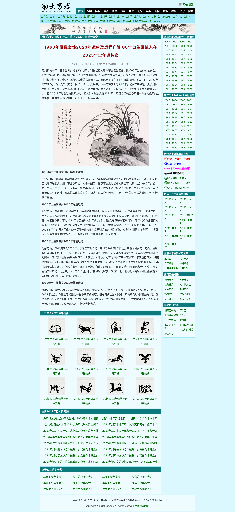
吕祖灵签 (184, 289)
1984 (174, 63)
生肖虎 (61, 16)
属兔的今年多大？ (142, 476)
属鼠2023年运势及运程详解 (56, 341)
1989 (167, 59)
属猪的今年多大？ (142, 489)
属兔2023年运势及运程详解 (145, 341)
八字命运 (184, 258)
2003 (182, 41)
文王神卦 (168, 298)
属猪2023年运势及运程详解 (145, 401)
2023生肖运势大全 (87, 36)
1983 (182, 63)
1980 (174, 67)
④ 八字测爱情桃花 (174, 173)
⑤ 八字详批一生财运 (175, 178)
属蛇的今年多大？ (83, 483)
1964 (174, 84)
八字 (89, 11)
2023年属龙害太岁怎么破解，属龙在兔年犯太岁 (70, 455)
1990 (189, 54)
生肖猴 (112, 16)
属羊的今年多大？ (142, 483)
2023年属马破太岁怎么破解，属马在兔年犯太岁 (129, 449)
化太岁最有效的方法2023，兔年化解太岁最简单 (70, 424)
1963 (182, 84)
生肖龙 (78, 16)
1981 (167, 67)
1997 (167, 50)
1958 (189, 89)
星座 (131, 11)
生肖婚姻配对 (164, 16)
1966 (189, 80)
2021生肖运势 (187, 215)
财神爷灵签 (185, 294)
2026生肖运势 (124, 21)
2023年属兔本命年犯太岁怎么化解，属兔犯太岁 (70, 443)
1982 (189, 63)
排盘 (173, 11)
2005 (167, 41)
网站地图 (188, 4)
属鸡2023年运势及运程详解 (86, 401)
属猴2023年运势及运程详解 (56, 401)
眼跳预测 (184, 320)
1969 (167, 80)
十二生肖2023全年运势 (55, 313)
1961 (167, 89)
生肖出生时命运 (107, 21)
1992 (174, 54)
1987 (182, 59)
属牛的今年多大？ (83, 476)
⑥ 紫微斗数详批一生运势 (177, 182)
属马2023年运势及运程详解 (115, 371)
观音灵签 (168, 279)
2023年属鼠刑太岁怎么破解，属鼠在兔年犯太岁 (70, 449)
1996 (174, 50)
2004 (175, 41)
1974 (189, 71)
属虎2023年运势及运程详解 (115, 341)
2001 (167, 46)
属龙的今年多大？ (53, 483)
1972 (174, 76)
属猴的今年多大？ (53, 489)
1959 (182, 89)
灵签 (114, 11)
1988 (174, 59)
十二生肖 (68, 36)
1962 (189, 84)
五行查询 (168, 258)
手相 (148, 11)
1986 (189, 59)
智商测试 (168, 334)
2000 (175, 46)
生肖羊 (103, 16)
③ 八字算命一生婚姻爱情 (177, 168)
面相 (157, 11)
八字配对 (184, 268)
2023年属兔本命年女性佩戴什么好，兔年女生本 (70, 437)
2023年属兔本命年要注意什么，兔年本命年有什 (70, 430)
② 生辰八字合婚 (172, 163)
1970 (189, 76)
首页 (80, 11)
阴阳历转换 (170, 310)
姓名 (123, 11)
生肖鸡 (120, 16)
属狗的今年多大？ (112, 489)
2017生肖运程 (171, 236)
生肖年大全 (155, 21)
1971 (182, 76)
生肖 (106, 11)
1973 (167, 76)
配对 (140, 11)
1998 (189, 46)
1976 (174, 71)
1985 (167, 63)
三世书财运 (170, 320)
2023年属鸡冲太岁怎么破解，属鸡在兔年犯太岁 (129, 455)
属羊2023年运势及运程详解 (145, 371)
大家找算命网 (142, 505)
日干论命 (168, 263)
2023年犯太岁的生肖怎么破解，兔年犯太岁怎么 (70, 461)
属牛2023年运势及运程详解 (86, 341)
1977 (167, 71)
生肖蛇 (86, 16)
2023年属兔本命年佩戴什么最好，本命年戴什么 (129, 430)
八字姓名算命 (171, 268)
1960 (174, 89)
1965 (167, 84)
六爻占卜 (184, 315)
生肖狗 (129, 16)
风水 (182, 11)
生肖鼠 (44, 16)
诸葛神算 (168, 284)
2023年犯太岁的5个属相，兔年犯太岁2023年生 (130, 461)
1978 (189, 67)
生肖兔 (70, 16)
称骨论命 (184, 263)
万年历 (183, 310)
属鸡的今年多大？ (83, 489)
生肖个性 (177, 16)
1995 (182, 50)
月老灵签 (184, 279)
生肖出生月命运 (72, 21)
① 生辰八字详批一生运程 (177, 159)
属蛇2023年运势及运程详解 (86, 371)
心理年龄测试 (186, 329)
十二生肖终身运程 (54, 21)
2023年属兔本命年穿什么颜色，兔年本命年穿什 (129, 443)
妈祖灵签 (168, 294)
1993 (167, 54)
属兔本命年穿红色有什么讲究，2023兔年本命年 (129, 418)
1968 (174, 80)
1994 (189, 50)
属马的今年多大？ (112, 483)
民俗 (97, 11)
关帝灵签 (168, 289)
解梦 (190, 11)
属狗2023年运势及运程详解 (115, 401)
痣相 (165, 11)
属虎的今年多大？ (112, 476)
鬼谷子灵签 (185, 298)
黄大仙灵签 (185, 284)
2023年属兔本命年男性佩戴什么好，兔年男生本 (129, 437)
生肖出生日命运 (90, 21)
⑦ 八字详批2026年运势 (176, 187)
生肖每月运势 (149, 16)
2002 (189, 41)
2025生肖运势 (140, 21)
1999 (182, 46)
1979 (182, 67)
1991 (182, 54)
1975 (182, 71)
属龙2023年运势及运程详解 (56, 371)
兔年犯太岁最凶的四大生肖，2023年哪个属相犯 (70, 418)
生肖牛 (53, 16)
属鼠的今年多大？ (53, 476)
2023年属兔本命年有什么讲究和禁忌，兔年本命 (129, 424)
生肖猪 (137, 16)
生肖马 (95, 16)
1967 (182, 80)
